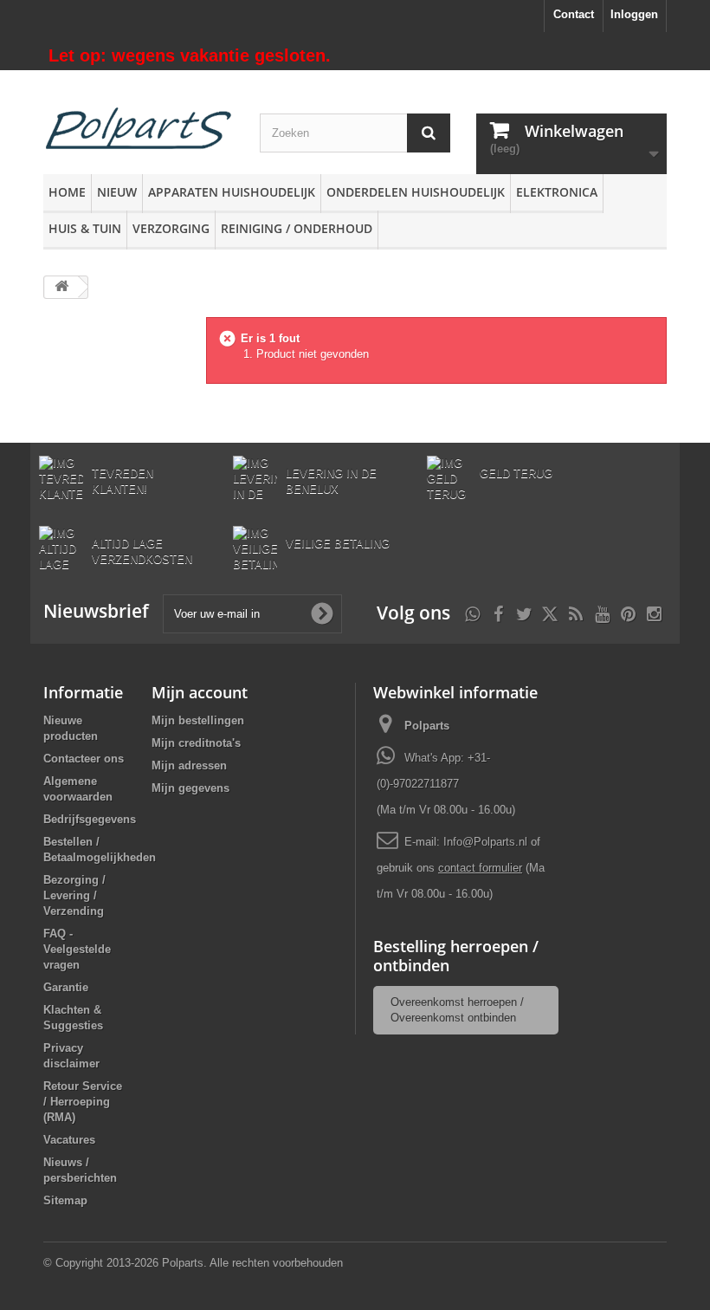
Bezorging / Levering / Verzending (74, 895)
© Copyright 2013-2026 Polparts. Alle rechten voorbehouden (193, 1262)
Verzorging (171, 228)
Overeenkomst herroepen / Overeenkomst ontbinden (457, 1009)
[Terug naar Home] (61, 287)
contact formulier (480, 867)
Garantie (65, 987)
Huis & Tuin (84, 228)
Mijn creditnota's (196, 742)
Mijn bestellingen (198, 720)
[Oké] (322, 613)
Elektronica (556, 192)
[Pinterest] (628, 612)
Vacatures (69, 1139)
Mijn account (200, 692)
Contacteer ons (83, 758)
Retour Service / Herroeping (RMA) (82, 1102)
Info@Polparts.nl (487, 841)
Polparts (426, 725)
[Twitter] (524, 612)
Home (67, 192)
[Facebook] (498, 612)
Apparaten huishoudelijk (231, 192)
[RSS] (576, 612)
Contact (573, 14)
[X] (549, 612)
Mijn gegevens (190, 787)
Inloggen (634, 14)
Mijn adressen (189, 765)
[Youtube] (602, 612)
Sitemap (65, 1200)
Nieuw (117, 192)
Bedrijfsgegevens (89, 819)
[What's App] (472, 612)
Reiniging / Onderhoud (296, 228)
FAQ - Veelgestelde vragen (77, 949)
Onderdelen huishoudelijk (415, 192)
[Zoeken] (428, 132)
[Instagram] (654, 612)
